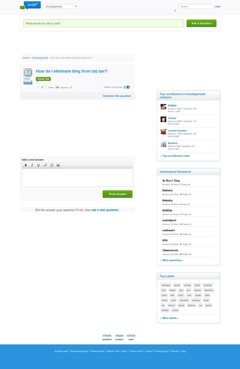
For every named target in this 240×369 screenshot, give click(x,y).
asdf (164, 290)
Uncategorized (40, 57)
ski (163, 305)
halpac (27, 78)
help (172, 295)
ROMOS (172, 105)
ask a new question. (105, 210)
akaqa (181, 305)
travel (164, 295)
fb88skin (167, 190)
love (188, 290)
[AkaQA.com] (30, 5)
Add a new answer (33, 159)
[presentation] (26, 165)
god (181, 290)
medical (165, 310)
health (197, 285)
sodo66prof (169, 220)
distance (191, 305)
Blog (183, 350)
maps (173, 300)
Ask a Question (201, 23)
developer (166, 285)
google (198, 295)
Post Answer (117, 194)
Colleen (172, 118)
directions (209, 290)
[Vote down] (45, 87)
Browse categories (79, 350)
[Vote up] (38, 87)
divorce (171, 305)
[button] (25, 165)
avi (200, 305)
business (196, 300)
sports (208, 305)
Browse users (61, 350)
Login (217, 6)
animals (187, 285)
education (184, 300)
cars (189, 295)
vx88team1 (168, 230)
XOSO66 (167, 210)
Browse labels (97, 350)
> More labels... (170, 318)
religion (173, 290)
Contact (149, 350)
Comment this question (117, 96)
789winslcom (170, 250)
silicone (197, 290)
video (207, 295)
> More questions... (172, 260)
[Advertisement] (84, 46)
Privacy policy (161, 350)
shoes (164, 300)
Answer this (43, 78)
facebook (208, 285)
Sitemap (175, 350)
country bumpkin (177, 130)
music (180, 295)
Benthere (173, 143)
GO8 (165, 240)
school (175, 310)
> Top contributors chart (175, 155)
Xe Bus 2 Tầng (171, 180)
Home (26, 57)
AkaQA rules (113, 350)
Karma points (136, 350)
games (177, 285)
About (124, 350)
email (206, 300)
